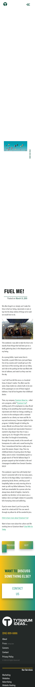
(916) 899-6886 (30, 154)
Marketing (6, 674)
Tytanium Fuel (21, 403)
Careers (5, 647)
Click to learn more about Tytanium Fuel (15, 517)
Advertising (7, 681)
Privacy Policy (7, 656)
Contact (5, 652)
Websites (6, 678)
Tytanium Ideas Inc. (21, 400)
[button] (17, 591)
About (4, 638)
